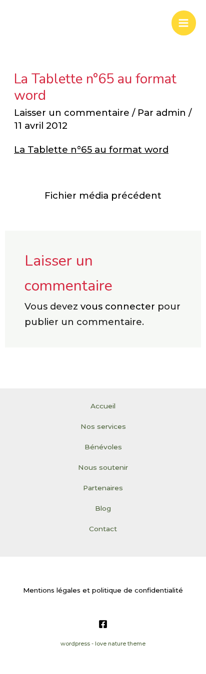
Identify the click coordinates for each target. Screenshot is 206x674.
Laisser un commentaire (72, 112)
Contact (103, 529)
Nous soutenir (103, 467)
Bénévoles (103, 447)
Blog (103, 508)
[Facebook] (103, 624)
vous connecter (117, 306)
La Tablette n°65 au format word (91, 149)
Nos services (103, 426)
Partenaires (103, 488)
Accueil (103, 406)
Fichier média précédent (103, 195)
